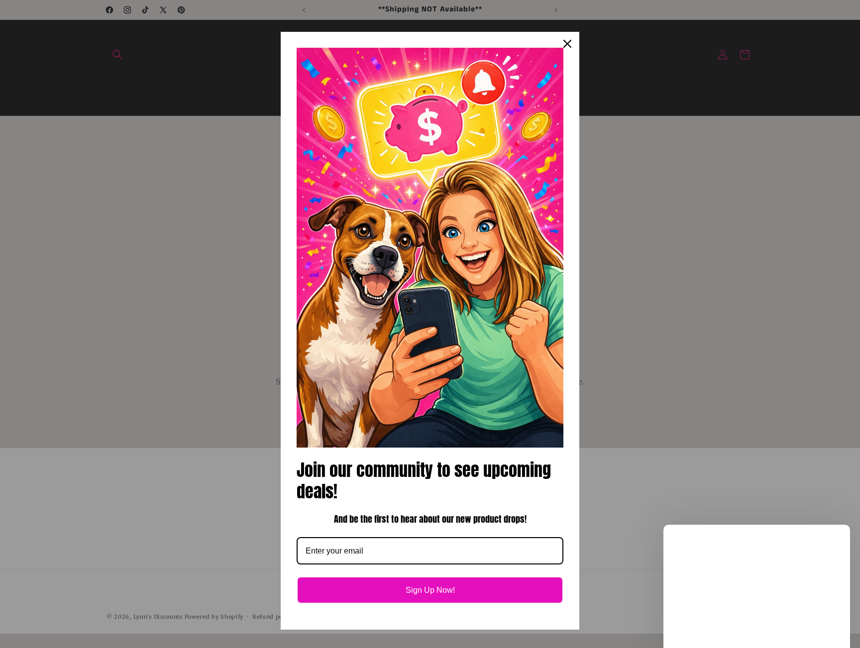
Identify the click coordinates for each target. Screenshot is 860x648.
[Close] (567, 44)
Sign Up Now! (430, 590)
